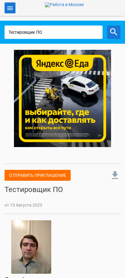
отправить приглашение (37, 175)
